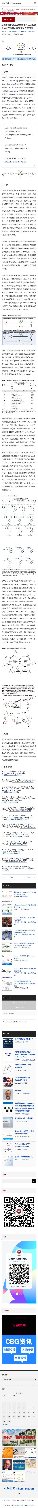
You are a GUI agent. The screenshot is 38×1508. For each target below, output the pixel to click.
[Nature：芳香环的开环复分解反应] (19, 1476)
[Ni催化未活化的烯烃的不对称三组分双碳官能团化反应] (7, 1476)
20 (24, 1412)
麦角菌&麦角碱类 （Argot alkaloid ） (23, 1066)
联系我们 (23, 1500)
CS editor (20, 34)
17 (9, 1412)
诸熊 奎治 (18, 1090)
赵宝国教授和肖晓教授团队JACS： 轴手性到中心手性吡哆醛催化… (25, 984)
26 (19, 1416)
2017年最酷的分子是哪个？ (24, 1039)
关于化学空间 (7, 1500)
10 (9, 1408)
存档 (18, 1500)
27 (24, 1416)
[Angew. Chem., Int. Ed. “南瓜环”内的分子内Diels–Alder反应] (7, 1453)
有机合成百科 (25, 1060)
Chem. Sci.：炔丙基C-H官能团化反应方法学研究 (24, 1132)
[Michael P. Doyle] (7, 1464)
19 (19, 1412)
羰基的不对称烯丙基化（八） (24, 1157)
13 (24, 1408)
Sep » (7, 1424)
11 (14, 1408)
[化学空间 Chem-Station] (11, 3)
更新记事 (14, 1500)
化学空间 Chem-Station (19, 1488)
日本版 (28, 1500)
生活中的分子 (26, 1070)
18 (14, 1412)
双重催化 (28, 31)
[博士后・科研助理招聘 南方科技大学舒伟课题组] (19, 1437)
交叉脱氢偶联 (22, 31)
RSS (19, 1493)
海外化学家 (26, 1093)
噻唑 (33, 31)
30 (4, 1421)
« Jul (3, 1424)
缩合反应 (32, 1060)
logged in (13, 1022)
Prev (11, 877)
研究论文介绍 (13, 31)
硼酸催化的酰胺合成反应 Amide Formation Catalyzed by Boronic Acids (25, 1054)
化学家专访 (25, 935)
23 (4, 1416)
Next (28, 877)
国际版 (32, 1500)
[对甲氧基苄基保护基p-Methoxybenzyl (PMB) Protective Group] (30, 1472)
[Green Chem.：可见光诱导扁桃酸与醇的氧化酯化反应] (30, 1453)
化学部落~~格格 (25, 922)
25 (14, 1416)
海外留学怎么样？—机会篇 (24, 1118)
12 (19, 1408)
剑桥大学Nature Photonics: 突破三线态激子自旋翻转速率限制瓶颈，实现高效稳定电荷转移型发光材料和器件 (24, 1107)
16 (4, 1412)
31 (9, 1421)
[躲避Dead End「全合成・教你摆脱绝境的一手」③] (30, 1463)
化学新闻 (25, 1042)
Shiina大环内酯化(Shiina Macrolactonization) (23, 1145)
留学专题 (24, 1083)
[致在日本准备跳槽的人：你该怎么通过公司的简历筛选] (19, 1453)
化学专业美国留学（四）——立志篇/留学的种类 (24, 1079)
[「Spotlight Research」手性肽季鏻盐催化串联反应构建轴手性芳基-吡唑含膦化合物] (19, 1464)
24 (9, 1416)
